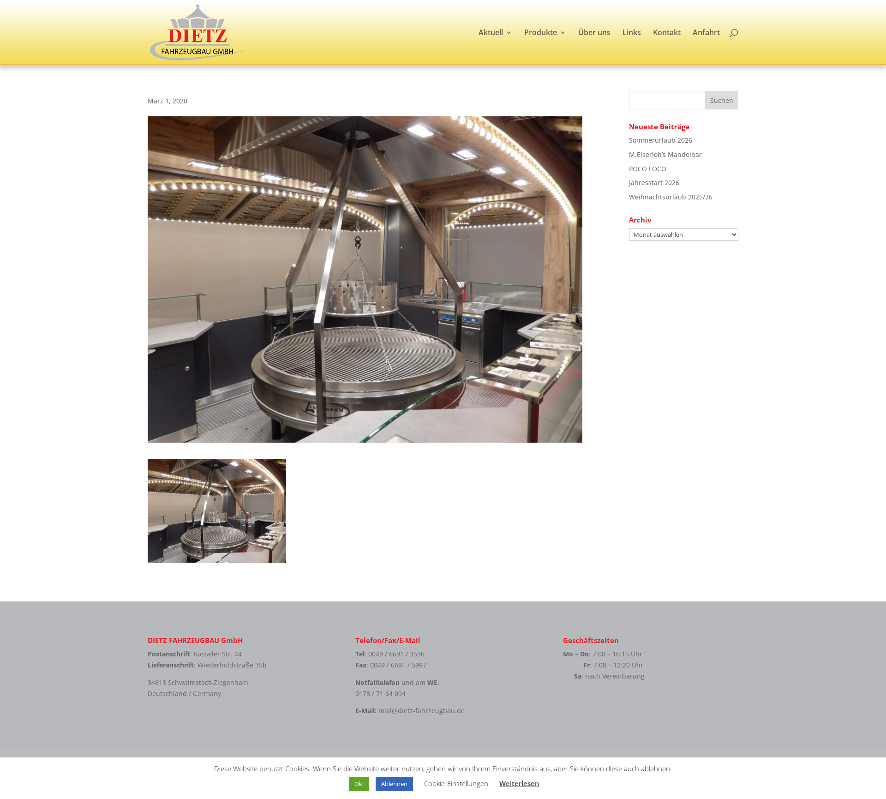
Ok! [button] (359, 784)
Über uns (594, 33)
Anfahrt (706, 33)
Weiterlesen (519, 783)
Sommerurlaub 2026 (660, 140)
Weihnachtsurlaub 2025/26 (670, 196)
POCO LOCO (647, 168)
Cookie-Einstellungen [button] (456, 783)
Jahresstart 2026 (654, 182)
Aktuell (491, 33)
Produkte (540, 33)
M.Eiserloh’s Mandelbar (665, 154)
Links (632, 33)
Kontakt (667, 33)
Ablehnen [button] (394, 784)
